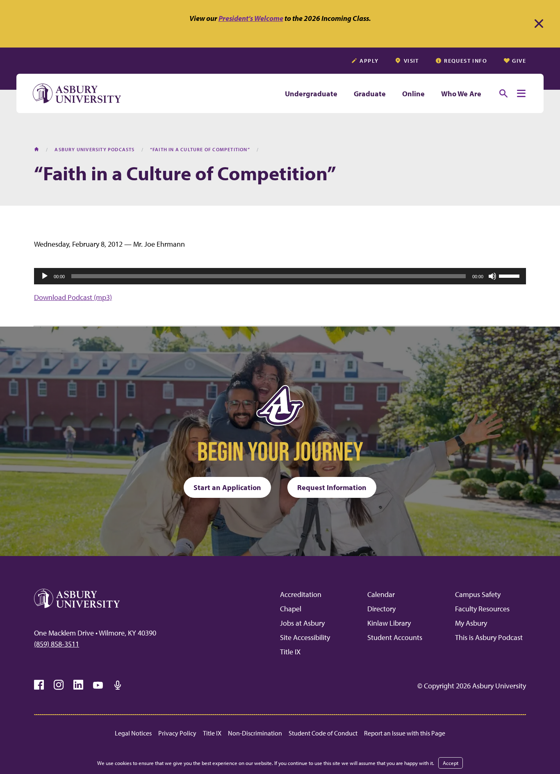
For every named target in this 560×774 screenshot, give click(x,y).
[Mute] (492, 276)
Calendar (381, 594)
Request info (465, 60)
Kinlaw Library (389, 623)
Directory (381, 608)
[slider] (510, 275)
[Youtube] (98, 685)
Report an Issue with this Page (404, 733)
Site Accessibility (305, 637)
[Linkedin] (78, 685)
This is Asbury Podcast (489, 637)
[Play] (45, 276)
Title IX (290, 651)
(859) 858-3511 (56, 644)
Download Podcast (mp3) (73, 297)
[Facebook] (39, 685)
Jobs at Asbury (302, 623)
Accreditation (300, 594)
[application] (280, 276)
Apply (369, 60)
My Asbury (471, 623)
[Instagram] (59, 685)
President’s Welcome (251, 18)
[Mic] (118, 685)
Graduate (370, 93)
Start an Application (227, 487)
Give (519, 60)
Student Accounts (394, 637)
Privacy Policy (177, 733)
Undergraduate (311, 93)
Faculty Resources (482, 608)
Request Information (332, 487)
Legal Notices (133, 733)
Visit (411, 60)
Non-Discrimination (255, 733)
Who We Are (461, 93)
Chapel (290, 608)
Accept (450, 763)
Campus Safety (478, 594)
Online (413, 93)
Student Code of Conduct (323, 733)
